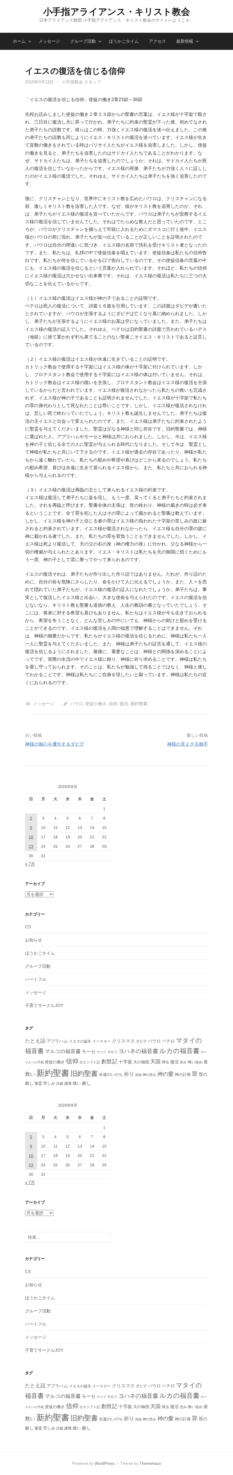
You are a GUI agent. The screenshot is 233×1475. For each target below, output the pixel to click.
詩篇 (59, 1084)
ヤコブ (101, 1052)
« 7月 (30, 863)
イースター (101, 1041)
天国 (155, 1061)
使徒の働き (96, 703)
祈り (129, 1074)
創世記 (109, 1061)
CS (28, 926)
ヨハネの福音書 (138, 1051)
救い (30, 1074)
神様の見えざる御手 (187, 744)
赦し (86, 1083)
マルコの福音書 (63, 1051)
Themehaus (150, 1463)
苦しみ (49, 1083)
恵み (183, 1062)
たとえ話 (35, 1041)
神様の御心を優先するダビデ (54, 744)
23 (31, 846)
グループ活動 (83, 41)
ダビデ (141, 1041)
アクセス (157, 41)
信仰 (113, 703)
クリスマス (123, 1040)
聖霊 (38, 1083)
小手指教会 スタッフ (81, 81)
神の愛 (165, 1074)
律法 (165, 1062)
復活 (124, 703)
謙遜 (68, 1084)
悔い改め (195, 1062)
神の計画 (183, 1074)
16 (31, 837)
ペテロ (168, 1041)
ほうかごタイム (124, 41)
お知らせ (33, 939)
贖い (77, 1083)
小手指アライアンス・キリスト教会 (116, 12)
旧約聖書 (84, 1073)
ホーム (19, 41)
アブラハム (57, 1041)
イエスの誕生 (80, 1041)
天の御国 (141, 1062)
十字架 (125, 1061)
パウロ (76, 703)
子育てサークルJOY (44, 1005)
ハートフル (35, 979)
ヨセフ (112, 1052)
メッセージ (49, 41)
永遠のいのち (111, 1074)
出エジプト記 (90, 1062)
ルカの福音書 (179, 1051)
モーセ (88, 1051)
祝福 (138, 1074)
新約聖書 (138, 703)
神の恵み (149, 1074)
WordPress (105, 1463)
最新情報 (184, 41)
